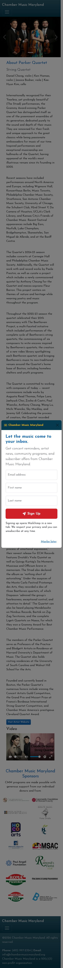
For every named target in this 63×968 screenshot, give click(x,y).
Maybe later (49, 541)
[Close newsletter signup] (57, 425)
